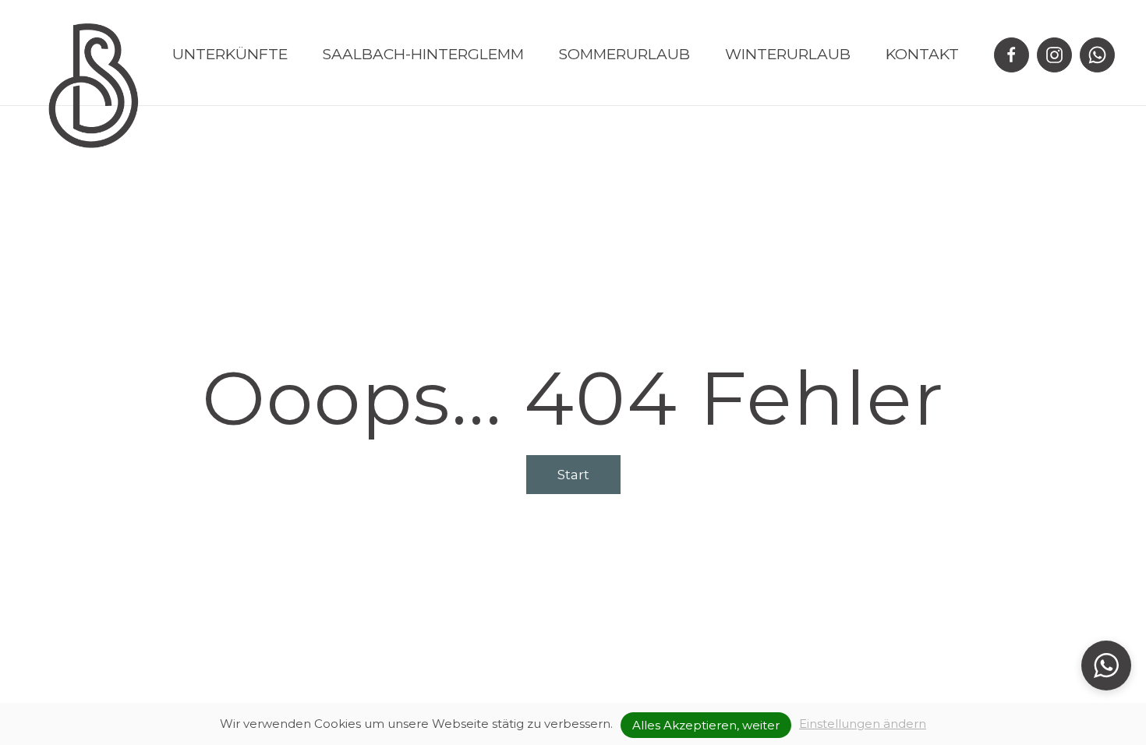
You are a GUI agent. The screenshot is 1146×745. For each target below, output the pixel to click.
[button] (1106, 665)
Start (573, 474)
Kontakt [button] (922, 54)
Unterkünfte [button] (230, 54)
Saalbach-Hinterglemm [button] (423, 54)
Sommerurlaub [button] (624, 54)
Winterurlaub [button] (788, 54)
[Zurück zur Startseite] (93, 85)
